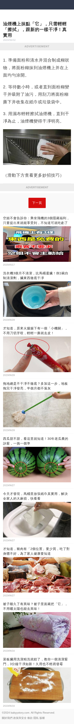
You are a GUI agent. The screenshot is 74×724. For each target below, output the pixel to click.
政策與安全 (20, 717)
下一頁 (37, 202)
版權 (42, 717)
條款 (30, 717)
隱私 (36, 717)
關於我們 (7, 717)
